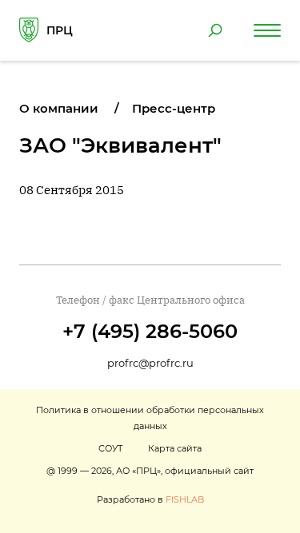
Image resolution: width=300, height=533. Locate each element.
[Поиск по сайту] (215, 30)
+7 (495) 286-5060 (150, 331)
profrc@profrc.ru (150, 362)
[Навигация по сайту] (267, 30)
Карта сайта (175, 448)
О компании (58, 108)
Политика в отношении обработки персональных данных (150, 418)
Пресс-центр (173, 108)
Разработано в (150, 499)
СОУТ (110, 448)
